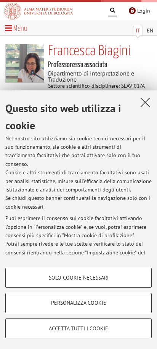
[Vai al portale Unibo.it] (38, 11)
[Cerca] (112, 11)
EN (150, 30)
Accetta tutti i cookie (78, 328)
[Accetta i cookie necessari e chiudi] (145, 102)
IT (138, 30)
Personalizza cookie (78, 302)
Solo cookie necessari (79, 277)
